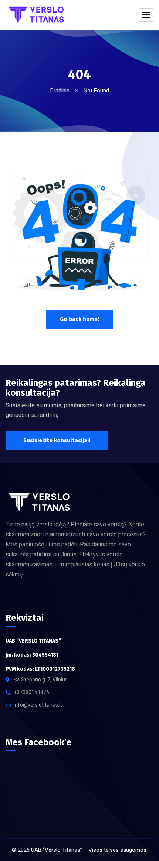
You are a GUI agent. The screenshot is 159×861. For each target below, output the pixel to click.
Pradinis (60, 90)
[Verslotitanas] (38, 15)
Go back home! (79, 319)
